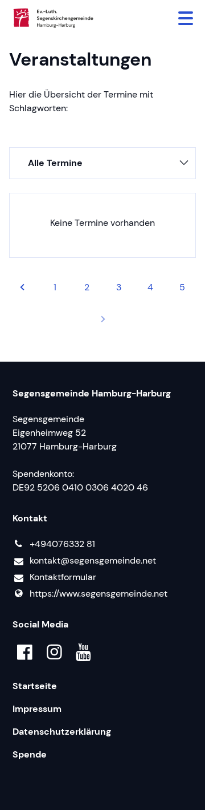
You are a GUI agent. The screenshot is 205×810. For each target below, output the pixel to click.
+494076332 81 (62, 544)
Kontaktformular (63, 577)
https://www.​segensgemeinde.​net (98, 594)
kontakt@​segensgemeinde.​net (93, 560)
